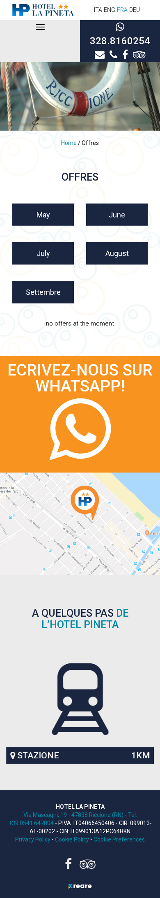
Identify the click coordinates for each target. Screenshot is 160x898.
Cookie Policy (72, 839)
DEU (134, 10)
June (117, 214)
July (43, 253)
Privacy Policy (32, 839)
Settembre (43, 292)
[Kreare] (80, 885)
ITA (98, 10)
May (43, 214)
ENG (109, 10)
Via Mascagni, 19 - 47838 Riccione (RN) (74, 815)
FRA (122, 10)
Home (69, 143)
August (117, 253)
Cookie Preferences (119, 839)
